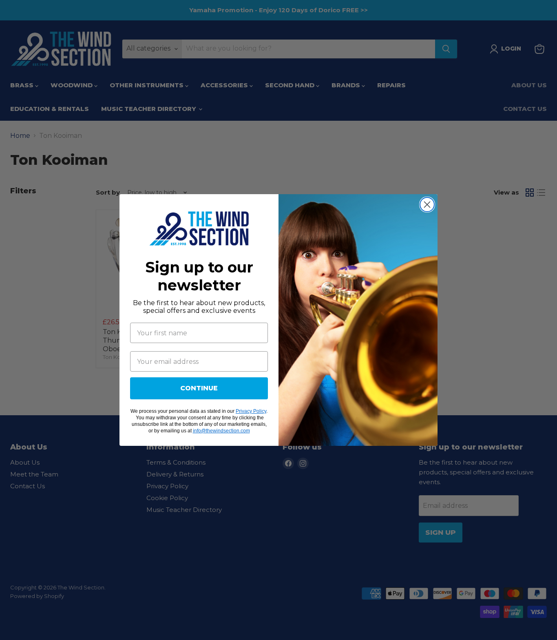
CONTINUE (199, 388)
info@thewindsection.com (221, 431)
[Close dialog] (427, 204)
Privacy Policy (251, 411)
